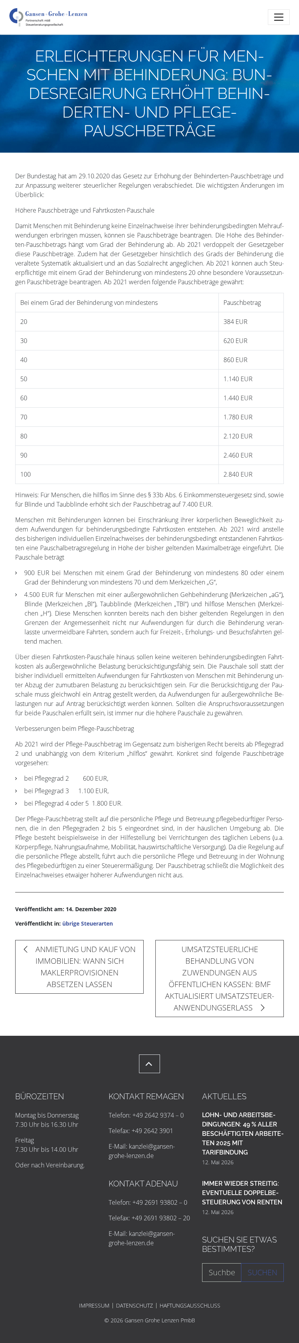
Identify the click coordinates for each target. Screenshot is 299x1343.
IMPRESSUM (94, 1305)
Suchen (262, 1272)
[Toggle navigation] (279, 17)
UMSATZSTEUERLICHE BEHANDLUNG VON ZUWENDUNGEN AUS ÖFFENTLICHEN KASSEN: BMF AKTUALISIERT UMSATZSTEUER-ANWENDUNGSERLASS (219, 978)
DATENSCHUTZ (134, 1305)
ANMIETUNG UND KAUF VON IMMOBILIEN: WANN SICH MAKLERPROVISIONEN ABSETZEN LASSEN (84, 966)
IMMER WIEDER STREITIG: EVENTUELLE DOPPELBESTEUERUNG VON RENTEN (242, 1193)
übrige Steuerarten (87, 923)
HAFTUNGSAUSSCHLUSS (190, 1305)
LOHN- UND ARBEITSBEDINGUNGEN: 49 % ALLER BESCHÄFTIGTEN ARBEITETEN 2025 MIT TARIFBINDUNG (243, 1133)
